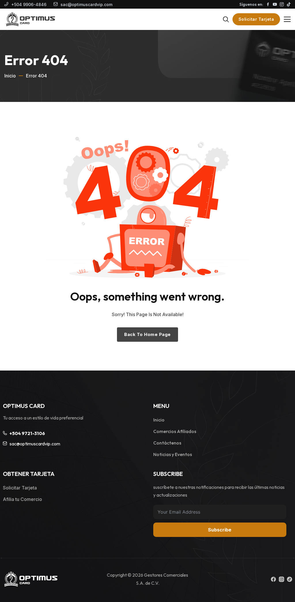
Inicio (10, 76)
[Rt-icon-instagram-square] (281, 579)
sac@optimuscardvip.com (86, 4)
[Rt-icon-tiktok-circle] (289, 579)
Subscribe (219, 530)
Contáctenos (167, 443)
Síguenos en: (251, 4)
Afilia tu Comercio (22, 499)
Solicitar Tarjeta (256, 19)
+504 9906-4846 (28, 4)
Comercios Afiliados (174, 431)
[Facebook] (273, 579)
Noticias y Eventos (172, 454)
